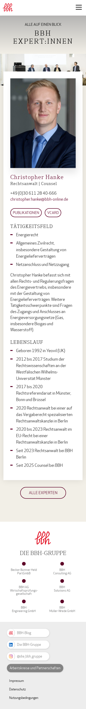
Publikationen (26, 213)
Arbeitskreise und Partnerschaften (35, 668)
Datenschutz (17, 689)
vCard (53, 213)
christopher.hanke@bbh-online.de (39, 199)
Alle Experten (43, 492)
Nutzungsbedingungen (23, 698)
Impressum (16, 681)
